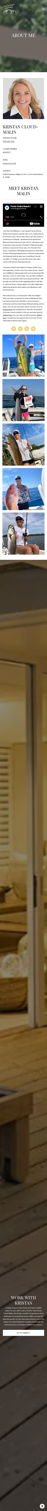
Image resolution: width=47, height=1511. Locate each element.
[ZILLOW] (26, 328)
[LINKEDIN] (20, 328)
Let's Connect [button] (23, 1333)
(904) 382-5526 (8, 141)
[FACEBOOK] (13, 328)
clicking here (7, 309)
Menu (42, 9)
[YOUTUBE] (33, 328)
